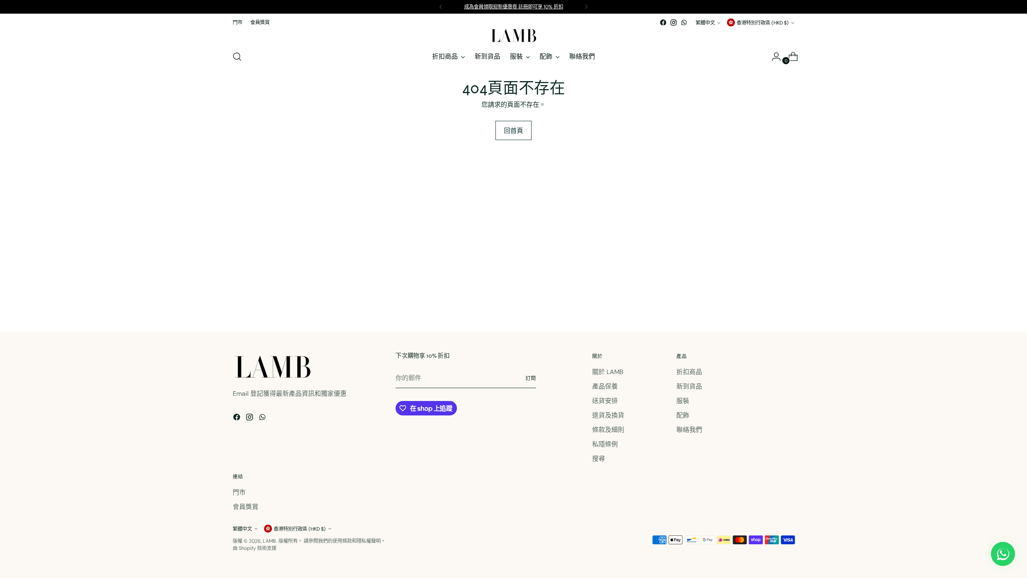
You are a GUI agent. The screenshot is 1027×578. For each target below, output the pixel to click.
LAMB (269, 541)
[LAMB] (513, 35)
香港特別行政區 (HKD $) (763, 23)
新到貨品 (689, 386)
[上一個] (441, 7)
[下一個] (586, 7)
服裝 (682, 401)
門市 (239, 492)
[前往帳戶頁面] (773, 57)
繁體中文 (705, 23)
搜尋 (598, 458)
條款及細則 (608, 429)
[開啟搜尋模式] (237, 57)
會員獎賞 (245, 507)
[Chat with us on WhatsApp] (1003, 554)
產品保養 (605, 386)
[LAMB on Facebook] (663, 22)
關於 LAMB (607, 372)
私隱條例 (605, 444)
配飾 (682, 415)
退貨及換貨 (608, 415)
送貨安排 (605, 401)
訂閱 (531, 378)
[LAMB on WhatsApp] (684, 22)
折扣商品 (689, 372)
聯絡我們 (689, 429)
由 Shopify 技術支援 (254, 548)
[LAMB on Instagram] (673, 22)
